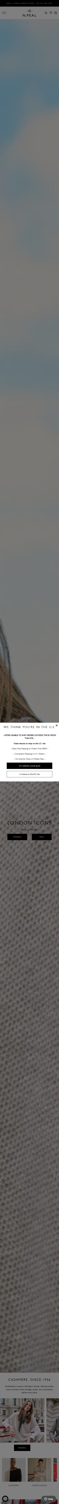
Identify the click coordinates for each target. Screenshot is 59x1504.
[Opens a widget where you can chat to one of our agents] (48, 1499)
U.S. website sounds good (29, 766)
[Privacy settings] (5, 1499)
